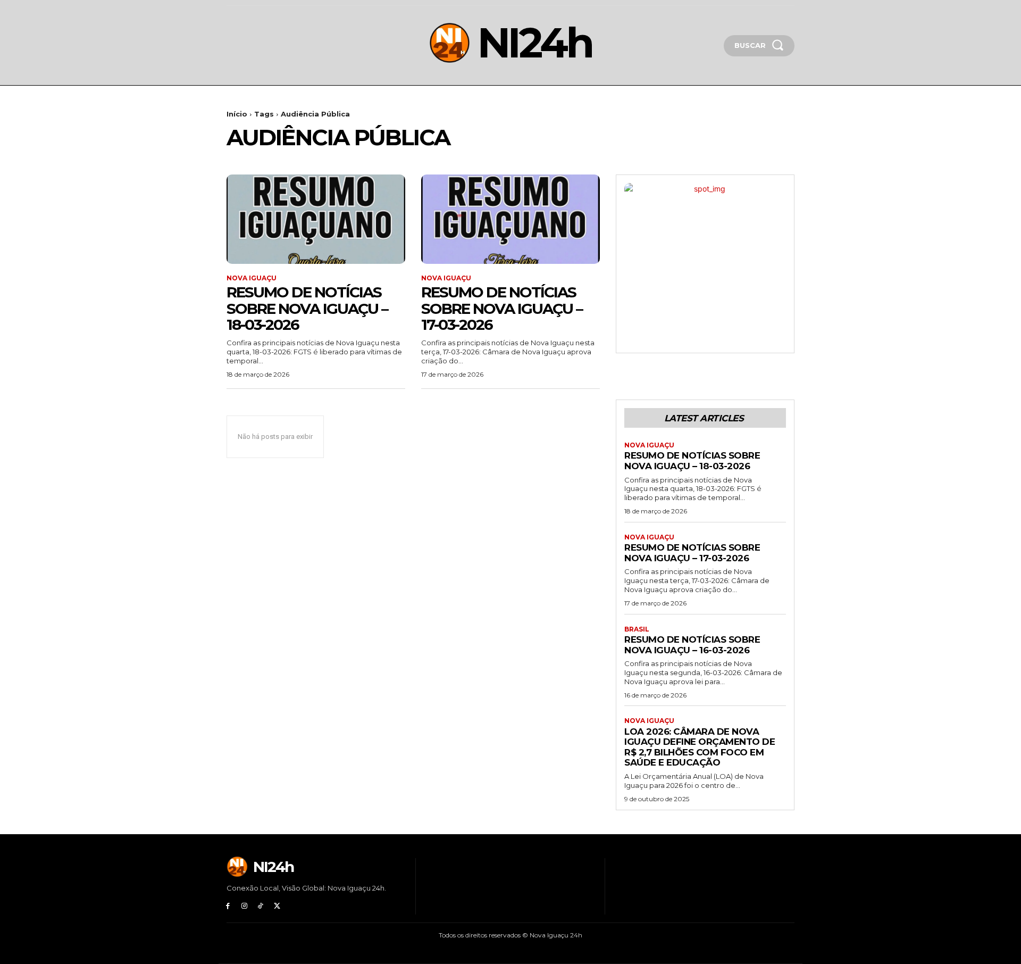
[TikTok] (260, 906)
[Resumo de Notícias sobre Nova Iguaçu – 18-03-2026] (316, 219)
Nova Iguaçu (252, 278)
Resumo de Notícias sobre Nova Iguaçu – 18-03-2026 (307, 308)
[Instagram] (244, 906)
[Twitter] (276, 906)
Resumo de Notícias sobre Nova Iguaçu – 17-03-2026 (501, 308)
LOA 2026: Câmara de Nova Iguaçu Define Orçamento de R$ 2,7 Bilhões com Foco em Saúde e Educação (699, 747)
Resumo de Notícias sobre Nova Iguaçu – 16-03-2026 (692, 644)
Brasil (636, 629)
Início (237, 114)
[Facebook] (227, 906)
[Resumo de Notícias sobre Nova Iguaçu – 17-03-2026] (510, 219)
